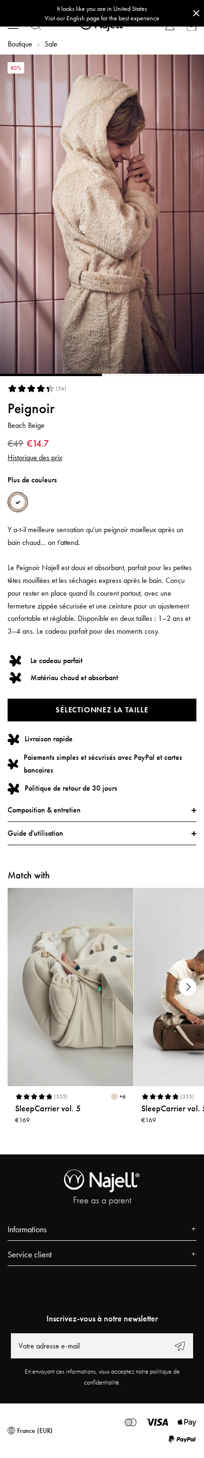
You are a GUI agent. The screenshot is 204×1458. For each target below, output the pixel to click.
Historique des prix (35, 457)
